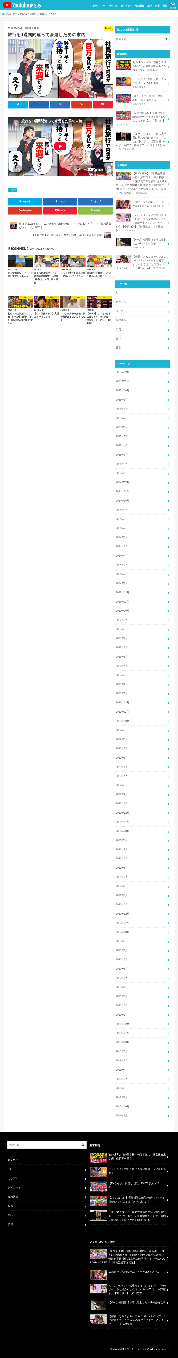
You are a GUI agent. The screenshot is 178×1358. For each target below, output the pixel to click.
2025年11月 (122, 381)
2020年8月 (122, 950)
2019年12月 (122, 1024)
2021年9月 (122, 840)
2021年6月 (122, 867)
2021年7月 (122, 858)
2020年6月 (122, 968)
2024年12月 (122, 482)
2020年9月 (122, 941)
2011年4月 (122, 1115)
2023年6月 (122, 647)
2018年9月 (122, 1088)
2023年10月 (122, 610)
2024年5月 (122, 546)
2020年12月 (122, 913)
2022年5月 (122, 767)
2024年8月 (122, 519)
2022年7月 (122, 748)
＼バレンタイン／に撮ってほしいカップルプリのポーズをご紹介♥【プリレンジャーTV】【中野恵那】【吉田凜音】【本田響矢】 (141, 223)
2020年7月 (122, 959)
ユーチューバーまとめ (138, 1349)
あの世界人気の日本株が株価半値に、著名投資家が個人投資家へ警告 (149, 66)
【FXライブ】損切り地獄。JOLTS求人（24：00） (148, 100)
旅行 (149, 5)
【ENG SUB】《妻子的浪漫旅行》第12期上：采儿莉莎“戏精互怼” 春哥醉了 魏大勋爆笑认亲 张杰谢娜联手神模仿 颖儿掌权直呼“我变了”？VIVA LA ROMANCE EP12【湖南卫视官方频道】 (141, 183)
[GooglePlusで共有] (81, 104)
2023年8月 (122, 629)
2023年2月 (122, 684)
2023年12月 (122, 592)
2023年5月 (122, 656)
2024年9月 (122, 509)
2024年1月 (122, 583)
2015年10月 (122, 1106)
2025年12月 (122, 372)
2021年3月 (122, 895)
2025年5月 (122, 436)
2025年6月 (122, 427)
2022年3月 (122, 785)
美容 (157, 5)
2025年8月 (122, 408)
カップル (113, 5)
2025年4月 (122, 445)
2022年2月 (122, 794)
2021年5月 (122, 877)
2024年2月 (122, 574)
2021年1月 (122, 904)
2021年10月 (122, 831)
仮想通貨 (139, 5)
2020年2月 (122, 1005)
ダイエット (126, 5)
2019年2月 (122, 1079)
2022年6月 (122, 757)
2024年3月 (122, 565)
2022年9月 (122, 730)
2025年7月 (122, 418)
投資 (165, 5)
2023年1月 (122, 693)
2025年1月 (122, 473)
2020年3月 (122, 996)
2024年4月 (122, 555)
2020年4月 (122, 987)
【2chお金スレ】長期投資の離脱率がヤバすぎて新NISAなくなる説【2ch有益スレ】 (140, 119)
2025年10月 (122, 390)
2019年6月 (122, 1060)
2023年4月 (122, 666)
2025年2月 (122, 464)
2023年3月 (122, 675)
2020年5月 (122, 978)
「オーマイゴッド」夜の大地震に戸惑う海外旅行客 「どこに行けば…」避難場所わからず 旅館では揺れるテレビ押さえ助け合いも (141, 141)
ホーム (95, 5)
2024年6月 (122, 537)
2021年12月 (122, 812)
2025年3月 (122, 454)
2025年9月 (122, 399)
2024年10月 (122, 500)
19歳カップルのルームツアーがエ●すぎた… (149, 204)
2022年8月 (122, 739)
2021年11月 (122, 822)
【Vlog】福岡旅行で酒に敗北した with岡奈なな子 (149, 243)
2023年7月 (122, 638)
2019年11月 (122, 1033)
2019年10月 (122, 1042)
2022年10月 (122, 721)
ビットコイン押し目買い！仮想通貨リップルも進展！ (149, 83)
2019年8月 (122, 1051)
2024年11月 (122, 491)
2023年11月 (122, 601)
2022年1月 (122, 803)
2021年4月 (122, 886)
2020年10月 (122, 932)
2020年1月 (122, 1014)
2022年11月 (122, 711)
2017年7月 (122, 1097)
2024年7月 (122, 528)
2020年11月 (122, 923)
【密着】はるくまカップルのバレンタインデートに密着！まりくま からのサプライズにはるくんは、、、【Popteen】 (141, 262)
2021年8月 (122, 849)
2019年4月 (122, 1069)
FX (104, 5)
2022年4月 (122, 776)
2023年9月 (122, 620)
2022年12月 (122, 702)
